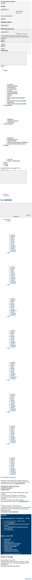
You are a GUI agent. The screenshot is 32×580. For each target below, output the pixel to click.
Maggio (13, 241)
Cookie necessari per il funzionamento (11, 505)
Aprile (13, 239)
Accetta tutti (6, 488)
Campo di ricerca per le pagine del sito (11, 168)
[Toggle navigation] (14, 58)
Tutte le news (7, 219)
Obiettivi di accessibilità (10, 546)
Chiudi (2, 44)
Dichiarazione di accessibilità (11, 545)
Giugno (12, 242)
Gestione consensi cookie (10, 549)
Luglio (12, 244)
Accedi (3, 3)
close (2, 66)
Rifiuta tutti (14, 486)
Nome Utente (19, 11)
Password (18, 13)
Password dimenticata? (6, 16)
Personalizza (4, 486)
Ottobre (12, 248)
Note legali (7, 540)
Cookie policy (7, 539)
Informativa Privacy (9, 542)
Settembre (13, 246)
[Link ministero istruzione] (8, 1)
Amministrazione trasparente (11, 551)
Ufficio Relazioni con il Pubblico (12, 543)
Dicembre (13, 251)
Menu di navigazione (21, 216)
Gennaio (13, 235)
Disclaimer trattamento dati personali (10, 566)
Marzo (12, 238)
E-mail (18, 33)
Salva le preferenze (13, 511)
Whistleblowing (8, 548)
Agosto (13, 245)
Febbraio (13, 236)
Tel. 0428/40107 (10, 522)
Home (5, 194)
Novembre (13, 249)
